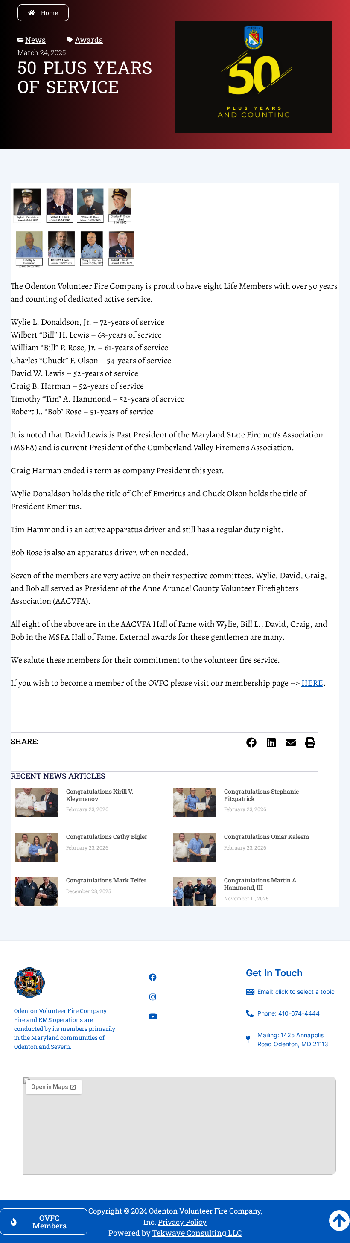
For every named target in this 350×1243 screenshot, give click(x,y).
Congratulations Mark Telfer (106, 880)
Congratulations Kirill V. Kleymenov (99, 795)
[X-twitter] (153, 1036)
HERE (312, 683)
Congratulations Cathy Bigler (106, 837)
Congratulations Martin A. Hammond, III (261, 883)
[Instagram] (153, 997)
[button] (251, 742)
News (35, 40)
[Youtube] (153, 1016)
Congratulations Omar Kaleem (266, 837)
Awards (89, 40)
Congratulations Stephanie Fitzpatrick (261, 795)
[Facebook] (153, 977)
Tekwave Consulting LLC (197, 1233)
